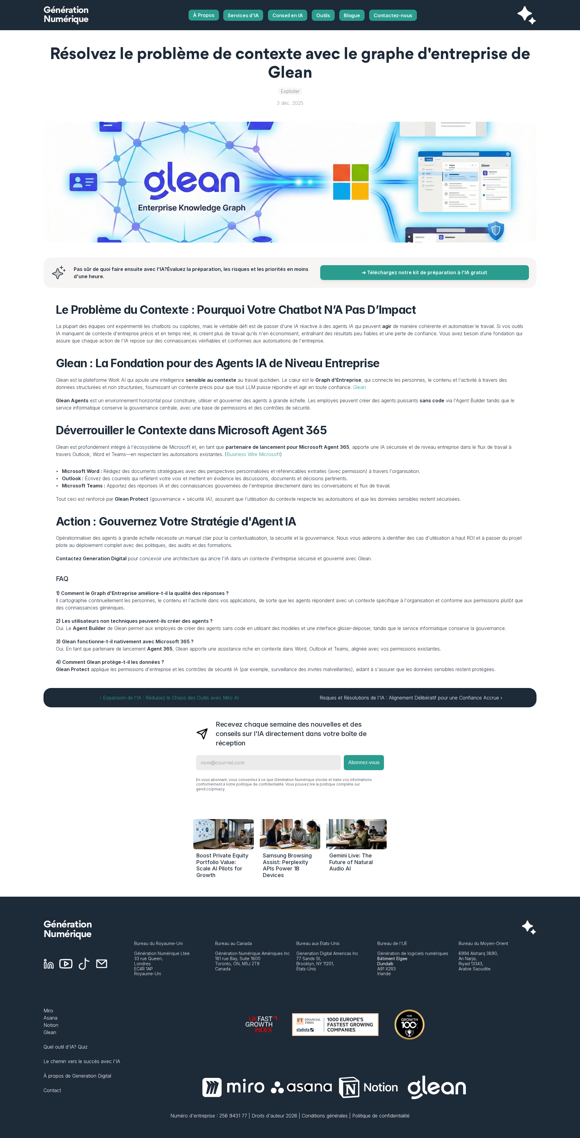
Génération (66, 10)
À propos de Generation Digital (77, 1076)
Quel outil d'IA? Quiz (66, 1047)
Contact (52, 1090)
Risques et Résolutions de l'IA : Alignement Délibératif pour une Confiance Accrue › (411, 698)
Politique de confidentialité (381, 1116)
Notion (51, 1025)
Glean (359, 387)
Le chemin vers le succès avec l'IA (82, 1061)
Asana (50, 1018)
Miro (48, 1011)
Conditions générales (325, 1116)
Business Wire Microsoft (253, 454)
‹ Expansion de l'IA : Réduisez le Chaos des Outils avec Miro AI (169, 698)
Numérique (66, 19)
